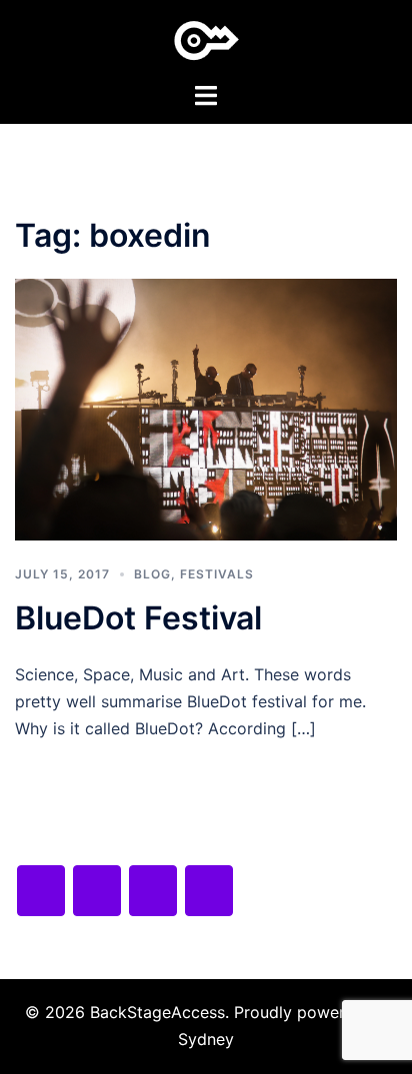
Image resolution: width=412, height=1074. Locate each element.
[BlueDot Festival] (206, 408)
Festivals (217, 573)
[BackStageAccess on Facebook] (41, 890)
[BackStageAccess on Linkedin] (209, 890)
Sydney (206, 1039)
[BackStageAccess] (206, 39)
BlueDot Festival (138, 617)
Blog (152, 573)
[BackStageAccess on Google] (153, 890)
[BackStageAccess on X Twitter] (97, 890)
